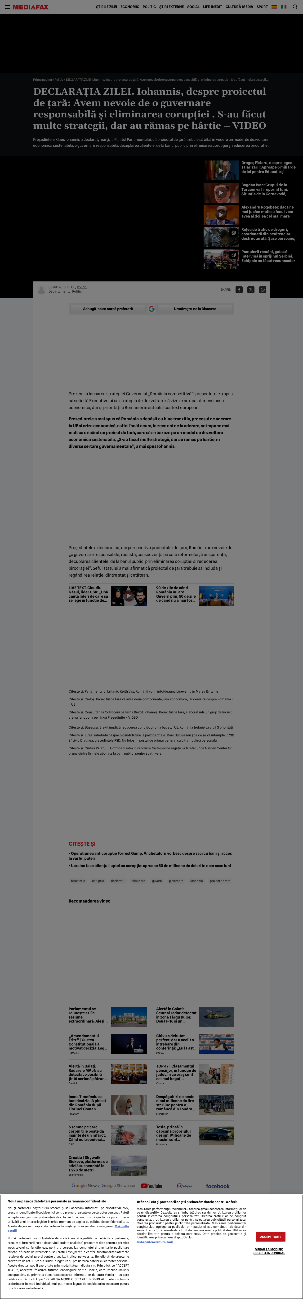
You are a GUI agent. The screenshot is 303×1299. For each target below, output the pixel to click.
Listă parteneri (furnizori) (155, 1242)
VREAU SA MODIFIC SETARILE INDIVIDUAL (269, 1251)
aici (93, 1265)
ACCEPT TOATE (270, 1236)
